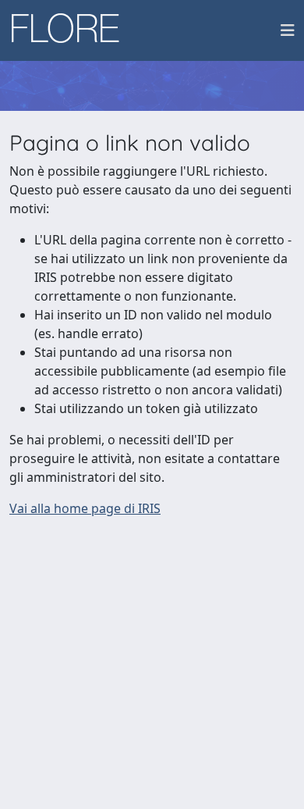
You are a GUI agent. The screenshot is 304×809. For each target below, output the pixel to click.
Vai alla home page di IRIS (85, 508)
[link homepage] (71, 30)
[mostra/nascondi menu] (288, 30)
